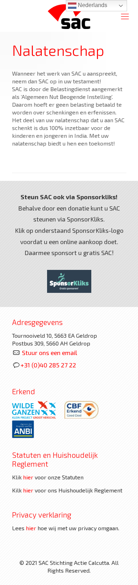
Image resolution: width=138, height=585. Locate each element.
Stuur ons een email (49, 352)
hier (28, 477)
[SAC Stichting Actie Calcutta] (69, 16)
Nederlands (91, 5)
